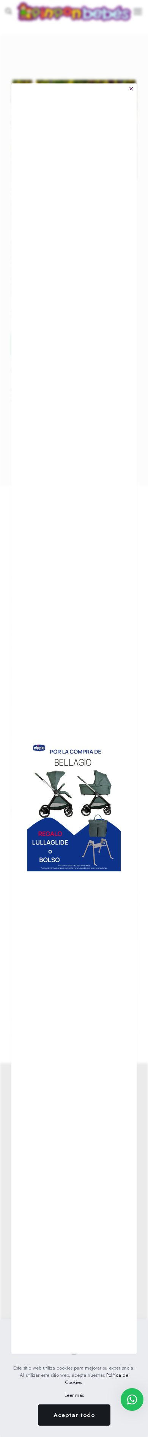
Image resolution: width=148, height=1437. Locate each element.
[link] (74, 805)
